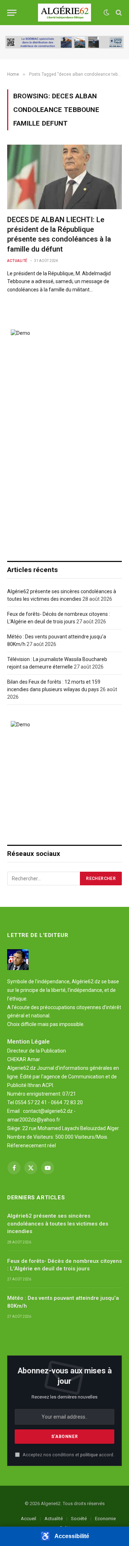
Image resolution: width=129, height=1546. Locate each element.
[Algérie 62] (64, 12)
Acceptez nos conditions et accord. (68, 1454)
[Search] (118, 13)
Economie (105, 1518)
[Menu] (11, 13)
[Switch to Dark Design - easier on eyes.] (106, 12)
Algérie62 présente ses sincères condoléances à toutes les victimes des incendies (57, 1224)
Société (79, 1518)
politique (89, 1454)
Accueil (28, 1518)
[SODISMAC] (64, 42)
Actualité (53, 1518)
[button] (64, 1536)
